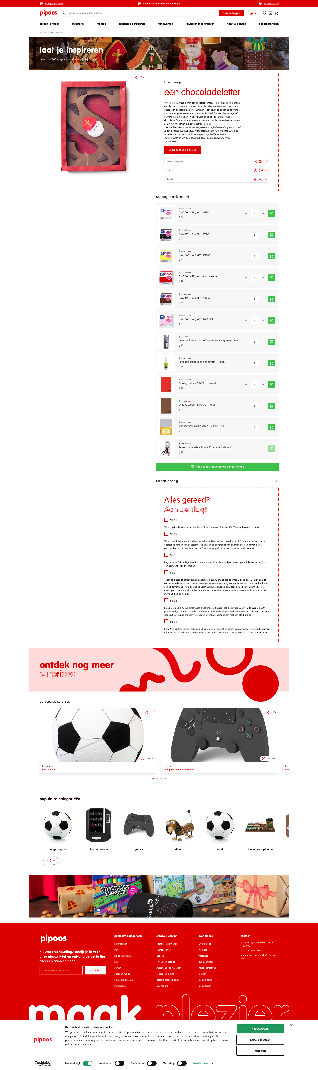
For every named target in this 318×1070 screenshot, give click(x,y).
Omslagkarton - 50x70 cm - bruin (197, 405)
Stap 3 (173, 555)
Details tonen (200, 1063)
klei (116, 961)
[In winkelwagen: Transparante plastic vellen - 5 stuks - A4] (271, 427)
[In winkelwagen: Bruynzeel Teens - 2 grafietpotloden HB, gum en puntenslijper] (271, 342)
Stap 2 (173, 534)
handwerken (165, 23)
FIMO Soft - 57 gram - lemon (194, 255)
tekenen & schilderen (132, 23)
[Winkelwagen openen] (277, 13)
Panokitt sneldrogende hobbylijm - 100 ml (202, 362)
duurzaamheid (205, 961)
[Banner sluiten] (291, 1025)
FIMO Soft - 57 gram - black (194, 234)
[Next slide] (54, 861)
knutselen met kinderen (200, 23)
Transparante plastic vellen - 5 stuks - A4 (201, 426)
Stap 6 (173, 622)
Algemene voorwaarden (168, 967)
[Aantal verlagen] (246, 213)
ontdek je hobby (49, 23)
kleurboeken (120, 943)
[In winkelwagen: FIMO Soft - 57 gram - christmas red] (271, 277)
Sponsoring (162, 985)
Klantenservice (163, 949)
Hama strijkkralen (123, 979)
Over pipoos (204, 943)
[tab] (153, 779)
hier (242, 958)
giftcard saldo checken (167, 979)
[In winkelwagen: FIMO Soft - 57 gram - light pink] (271, 320)
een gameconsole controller (179, 769)
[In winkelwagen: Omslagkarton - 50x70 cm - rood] (271, 384)
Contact (160, 955)
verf (116, 949)
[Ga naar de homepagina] (49, 13)
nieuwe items (205, 979)
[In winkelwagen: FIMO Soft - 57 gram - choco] (271, 299)
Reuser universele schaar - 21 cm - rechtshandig (205, 447)
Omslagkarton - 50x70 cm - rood (197, 383)
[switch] (119, 1063)
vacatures (203, 955)
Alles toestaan (260, 1028)
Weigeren (260, 1050)
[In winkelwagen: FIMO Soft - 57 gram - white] (271, 213)
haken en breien (122, 955)
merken (202, 973)
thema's (101, 23)
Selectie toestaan (260, 1039)
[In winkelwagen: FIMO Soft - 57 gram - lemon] (271, 256)
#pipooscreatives (207, 967)
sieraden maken (122, 973)
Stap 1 (173, 520)
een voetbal (48, 769)
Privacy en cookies (165, 961)
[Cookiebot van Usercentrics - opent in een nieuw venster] (43, 1063)
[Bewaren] (142, 77)
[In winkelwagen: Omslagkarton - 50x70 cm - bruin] (271, 406)
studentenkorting (165, 973)
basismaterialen (269, 23)
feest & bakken (236, 23)
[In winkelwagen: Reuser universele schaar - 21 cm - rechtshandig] (271, 448)
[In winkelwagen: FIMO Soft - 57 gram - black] (271, 235)
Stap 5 (173, 601)
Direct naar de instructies (182, 150)
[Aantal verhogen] (263, 213)
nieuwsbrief (204, 985)
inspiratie (78, 23)
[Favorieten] (265, 13)
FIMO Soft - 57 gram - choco (194, 298)
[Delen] (136, 77)
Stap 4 (173, 573)
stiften (117, 967)
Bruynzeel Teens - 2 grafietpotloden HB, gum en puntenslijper (210, 340)
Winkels (202, 949)
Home (42, 32)
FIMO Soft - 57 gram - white (194, 212)
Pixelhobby (120, 985)
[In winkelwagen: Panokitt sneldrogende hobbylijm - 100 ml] (271, 363)
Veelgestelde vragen (166, 943)
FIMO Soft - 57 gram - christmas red (198, 276)
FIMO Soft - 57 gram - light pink (196, 319)
